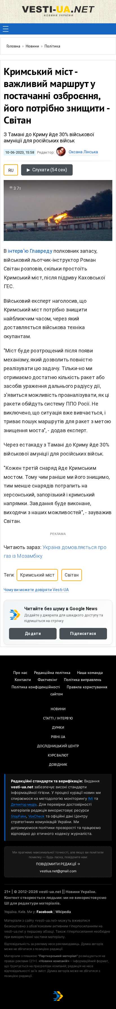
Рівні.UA (58, 737)
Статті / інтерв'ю (58, 718)
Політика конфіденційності (36, 687)
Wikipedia (63, 912)
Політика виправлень (82, 680)
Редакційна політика (52, 673)
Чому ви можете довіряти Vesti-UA (36, 589)
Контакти (23, 680)
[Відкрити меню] (5, 29)
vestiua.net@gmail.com (58, 871)
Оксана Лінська (83, 152)
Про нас (20, 673)
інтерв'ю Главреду (30, 251)
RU (11, 169)
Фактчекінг (47, 680)
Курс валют (58, 755)
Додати (33, 633)
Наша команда (90, 673)
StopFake (18, 816)
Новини (58, 709)
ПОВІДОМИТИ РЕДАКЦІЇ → (58, 864)
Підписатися (83, 633)
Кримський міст (37, 575)
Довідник (58, 765)
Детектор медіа (24, 804)
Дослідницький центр (58, 746)
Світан (72, 575)
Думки (58, 728)
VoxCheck (36, 816)
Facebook (45, 912)
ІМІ (90, 798)
